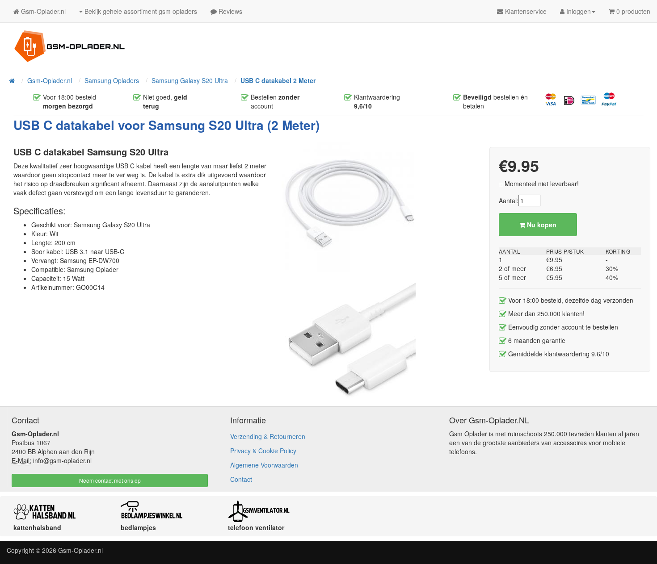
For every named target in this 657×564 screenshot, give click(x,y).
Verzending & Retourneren (267, 436)
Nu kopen (540, 224)
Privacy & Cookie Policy (263, 450)
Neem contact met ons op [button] (110, 480)
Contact (241, 479)
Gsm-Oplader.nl (80, 550)
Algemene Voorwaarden (264, 464)
